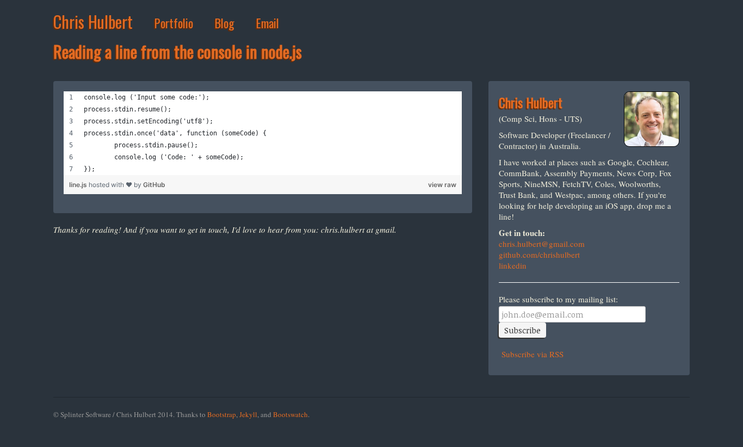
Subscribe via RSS (531, 354)
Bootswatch (290, 414)
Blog (224, 23)
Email (267, 23)
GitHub (154, 185)
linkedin (513, 265)
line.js (79, 185)
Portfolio (173, 23)
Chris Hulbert (93, 21)
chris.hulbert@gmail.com (542, 243)
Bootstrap (221, 414)
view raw (442, 185)
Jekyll (248, 414)
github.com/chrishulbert (539, 254)
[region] (263, 133)
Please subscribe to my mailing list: (558, 299)
